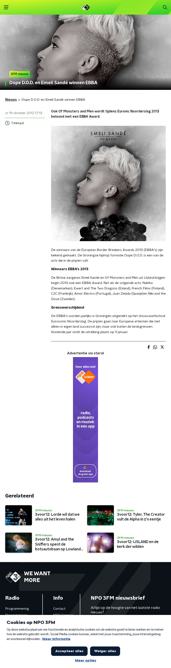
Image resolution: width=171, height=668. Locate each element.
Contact (59, 608)
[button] (6, 7)
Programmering (17, 608)
